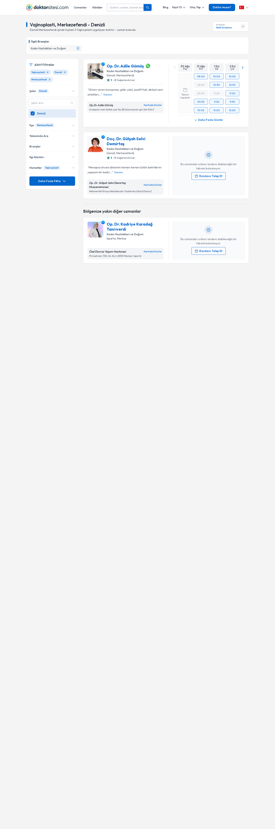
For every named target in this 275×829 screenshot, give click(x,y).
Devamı (107, 94)
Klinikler (97, 7)
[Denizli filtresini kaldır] (64, 72)
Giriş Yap (195, 7)
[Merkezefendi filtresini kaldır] (49, 79)
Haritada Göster (153, 105)
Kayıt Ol (177, 7)
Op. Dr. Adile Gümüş (125, 65)
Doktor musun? (222, 7)
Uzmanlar (80, 7)
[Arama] (148, 7)
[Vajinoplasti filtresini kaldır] (47, 72)
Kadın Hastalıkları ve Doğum (125, 71)
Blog (165, 7)
